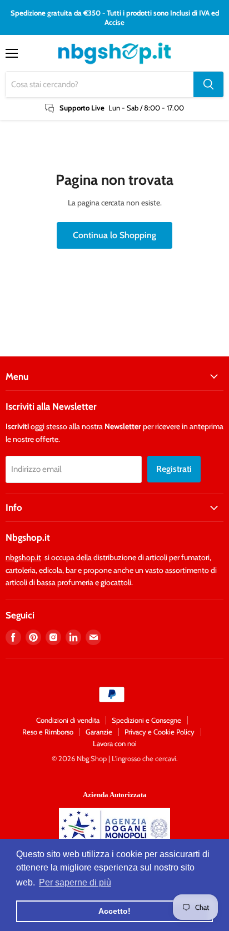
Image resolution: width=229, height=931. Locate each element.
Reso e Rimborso (47, 731)
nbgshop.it (23, 557)
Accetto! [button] (114, 911)
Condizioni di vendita (67, 720)
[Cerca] (208, 84)
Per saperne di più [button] (75, 882)
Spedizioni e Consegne (146, 720)
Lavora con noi (115, 743)
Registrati (174, 469)
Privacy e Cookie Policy (160, 731)
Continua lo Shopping (114, 235)
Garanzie (99, 731)
